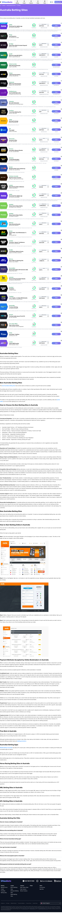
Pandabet (11, 287)
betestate (11, 277)
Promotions (42, 887)
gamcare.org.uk (25, 908)
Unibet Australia (13, 64)
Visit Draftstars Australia (56, 179)
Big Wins (42, 889)
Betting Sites (4, 892)
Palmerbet (11, 101)
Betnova (11, 259)
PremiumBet (12, 305)
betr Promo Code (44, 131)
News (41, 885)
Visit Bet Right (56, 46)
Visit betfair (56, 122)
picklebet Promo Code (43, 207)
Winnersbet (11, 138)
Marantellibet (12, 268)
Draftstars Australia (13, 176)
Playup (10, 34)
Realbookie (11, 82)
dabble (10, 24)
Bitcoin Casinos (23, 890)
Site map (7, 903)
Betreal (10, 231)
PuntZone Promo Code (43, 113)
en (52, 2)
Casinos (22, 885)
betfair (10, 119)
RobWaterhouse (12, 91)
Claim (56, 25)
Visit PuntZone (56, 113)
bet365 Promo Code (44, 56)
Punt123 (11, 314)
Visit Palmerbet (56, 104)
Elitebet (11, 73)
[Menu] (1, 2)
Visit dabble (56, 27)
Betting (2, 885)
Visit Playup (56, 37)
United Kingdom (46, 903)
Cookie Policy (35, 903)
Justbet (11, 342)
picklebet (11, 204)
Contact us (3, 903)
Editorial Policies (13, 903)
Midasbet (11, 158)
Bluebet (11, 167)
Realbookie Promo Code (44, 85)
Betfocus (11, 222)
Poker (31, 885)
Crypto (12, 885)
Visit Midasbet (56, 160)
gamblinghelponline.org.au (43, 908)
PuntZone (11, 110)
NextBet (11, 250)
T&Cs (16, 190)
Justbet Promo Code (44, 344)
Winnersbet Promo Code (44, 141)
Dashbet (11, 240)
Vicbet (10, 332)
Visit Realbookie (56, 85)
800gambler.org (33, 908)
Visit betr (56, 131)
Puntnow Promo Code (43, 151)
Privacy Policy (28, 903)
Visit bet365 (56, 56)
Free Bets (3, 890)
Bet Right (11, 43)
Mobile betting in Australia (6, 747)
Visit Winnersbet (56, 141)
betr (10, 128)
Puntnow (11, 148)
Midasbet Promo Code (43, 160)
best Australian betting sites (8, 385)
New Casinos (23, 889)
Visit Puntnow (56, 151)
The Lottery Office (13, 323)
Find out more (34, 27)
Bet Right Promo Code (43, 46)
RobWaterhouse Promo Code (43, 94)
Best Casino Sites (24, 887)
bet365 (10, 54)
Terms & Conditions (21, 903)
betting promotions (21, 741)
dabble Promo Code (44, 27)
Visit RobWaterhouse (56, 94)
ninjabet (11, 185)
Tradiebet (11, 296)
